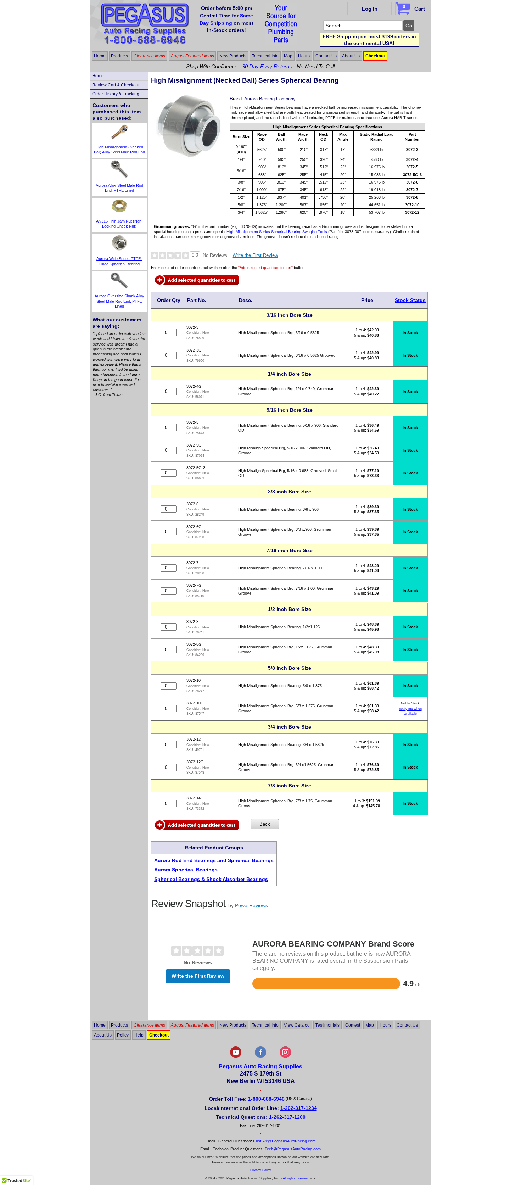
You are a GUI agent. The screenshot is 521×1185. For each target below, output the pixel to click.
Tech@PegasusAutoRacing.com (293, 1149)
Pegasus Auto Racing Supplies (260, 1066)
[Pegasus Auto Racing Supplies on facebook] (260, 1056)
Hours (304, 56)
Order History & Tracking (115, 93)
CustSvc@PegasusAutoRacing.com (284, 1141)
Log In (369, 9)
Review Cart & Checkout (115, 85)
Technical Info (265, 56)
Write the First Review (255, 255)
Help (139, 1035)
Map (288, 56)
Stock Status (410, 300)
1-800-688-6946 (266, 1099)
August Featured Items (192, 56)
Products (119, 56)
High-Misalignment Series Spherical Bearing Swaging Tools (276, 232)
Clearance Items (149, 56)
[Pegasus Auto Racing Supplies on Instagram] (285, 1056)
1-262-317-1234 (298, 1108)
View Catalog (297, 1024)
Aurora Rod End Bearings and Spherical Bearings (214, 860)
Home (100, 56)
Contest (352, 1024)
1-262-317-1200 (287, 1117)
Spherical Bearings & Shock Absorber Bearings (211, 879)
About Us (351, 56)
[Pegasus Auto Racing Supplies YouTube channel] (235, 1056)
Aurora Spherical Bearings (186, 869)
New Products (232, 56)
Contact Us (326, 56)
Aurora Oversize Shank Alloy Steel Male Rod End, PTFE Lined (119, 301)
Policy (123, 1035)
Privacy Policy (260, 1170)
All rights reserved (296, 1178)
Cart (414, 8)
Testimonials (327, 1024)
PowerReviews (251, 905)
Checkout (375, 56)
